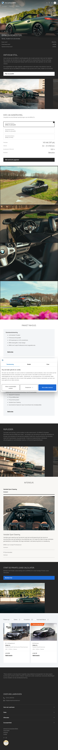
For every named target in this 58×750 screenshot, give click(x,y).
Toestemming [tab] (10, 364)
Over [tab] (48, 364)
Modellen (11, 6)
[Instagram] (6, 737)
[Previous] (12, 639)
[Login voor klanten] (52, 3)
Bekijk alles (10, 352)
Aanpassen (28, 387)
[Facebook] (4, 737)
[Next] (20, 639)
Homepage (4, 6)
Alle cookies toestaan (47, 387)
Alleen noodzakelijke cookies (10, 387)
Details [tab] (29, 364)
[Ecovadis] (29, 742)
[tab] (29, 491)
